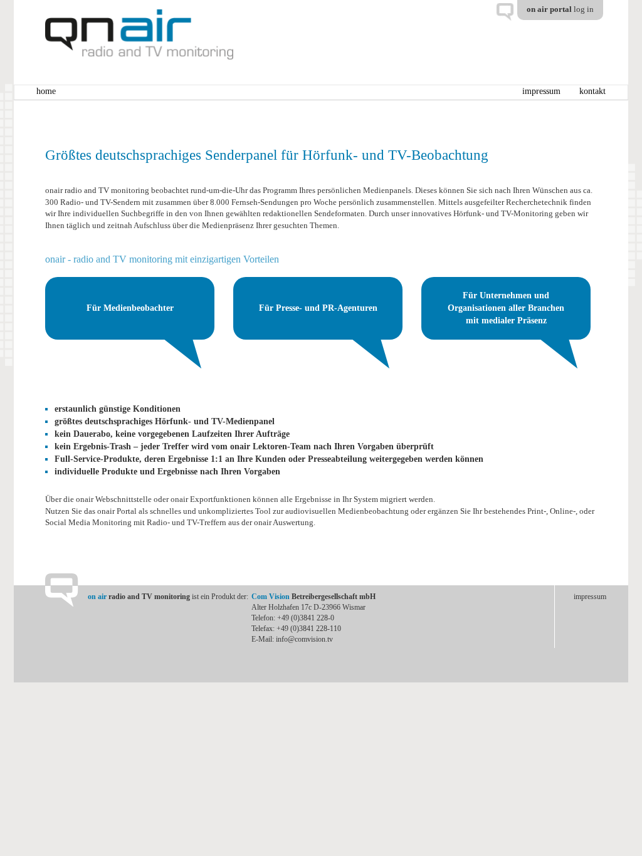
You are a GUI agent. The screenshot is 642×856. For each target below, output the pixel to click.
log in (584, 9)
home (46, 91)
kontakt (592, 91)
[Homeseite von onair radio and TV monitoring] (139, 33)
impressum (541, 91)
